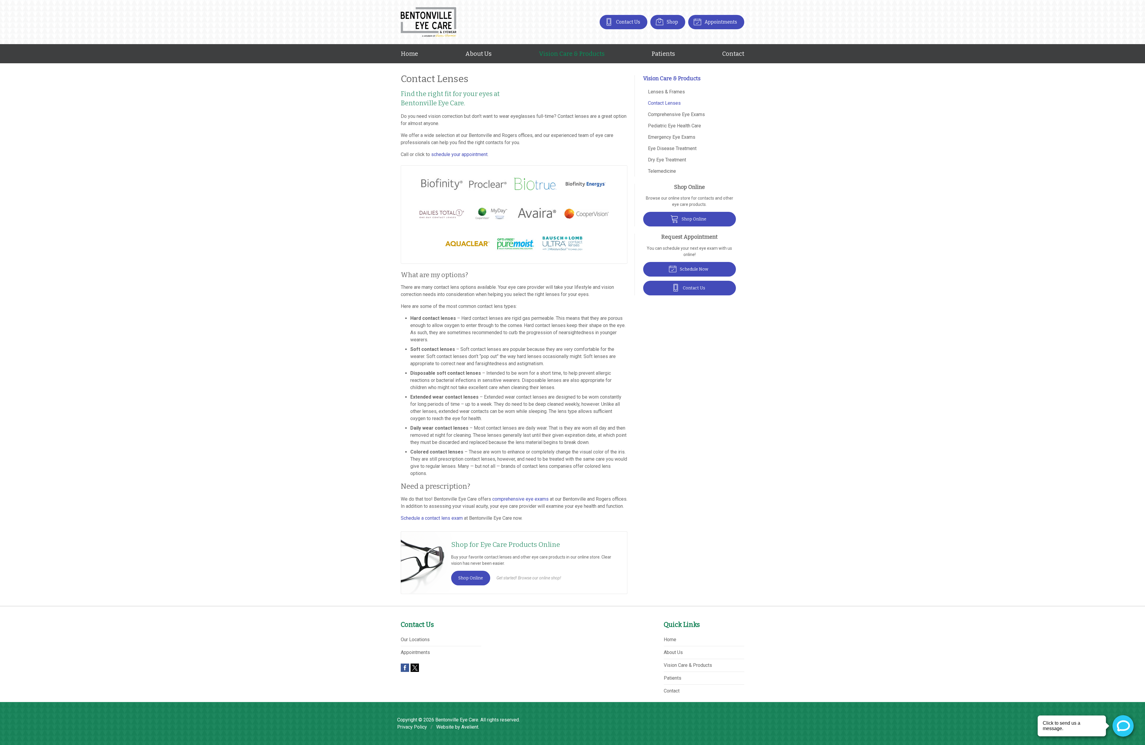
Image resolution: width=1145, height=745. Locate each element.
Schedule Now (693, 269)
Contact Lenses (664, 103)
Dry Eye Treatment (667, 160)
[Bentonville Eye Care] (428, 22)
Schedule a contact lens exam (432, 518)
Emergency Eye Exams (671, 137)
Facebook (405, 668)
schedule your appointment (459, 154)
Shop (672, 22)
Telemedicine (662, 171)
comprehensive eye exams (520, 499)
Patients (663, 53)
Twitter (415, 668)
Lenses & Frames (666, 92)
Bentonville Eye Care (456, 720)
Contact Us (627, 22)
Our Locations (415, 639)
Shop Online (470, 578)
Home (409, 53)
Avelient (469, 727)
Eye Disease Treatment (672, 148)
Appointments (720, 22)
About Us (478, 53)
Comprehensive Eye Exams (676, 114)
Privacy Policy (412, 727)
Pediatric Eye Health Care (674, 126)
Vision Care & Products (572, 53)
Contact (733, 53)
